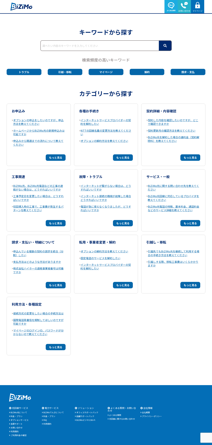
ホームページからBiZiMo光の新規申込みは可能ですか (39, 132)
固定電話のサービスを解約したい (100, 258)
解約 (147, 72)
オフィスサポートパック (87, 412)
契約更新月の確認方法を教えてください (171, 131)
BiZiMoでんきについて (53, 412)
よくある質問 (115, 415)
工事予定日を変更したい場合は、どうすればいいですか (38, 198)
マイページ (106, 72)
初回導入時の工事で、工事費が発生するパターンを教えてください (38, 208)
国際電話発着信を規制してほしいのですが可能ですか (38, 322)
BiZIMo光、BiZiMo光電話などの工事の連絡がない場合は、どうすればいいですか (38, 187)
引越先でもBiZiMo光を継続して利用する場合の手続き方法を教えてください (173, 253)
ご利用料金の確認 (18, 435)
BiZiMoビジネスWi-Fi (85, 420)
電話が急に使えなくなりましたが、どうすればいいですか (105, 208)
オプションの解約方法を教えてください (104, 141)
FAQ (45, 420)
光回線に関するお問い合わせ (122, 418)
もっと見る (55, 157)
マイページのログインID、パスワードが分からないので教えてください (38, 332)
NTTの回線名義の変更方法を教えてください (105, 132)
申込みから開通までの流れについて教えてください (38, 142)
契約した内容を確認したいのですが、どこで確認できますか (173, 122)
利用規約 (15, 431)
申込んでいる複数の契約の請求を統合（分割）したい (38, 253)
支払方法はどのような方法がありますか (37, 262)
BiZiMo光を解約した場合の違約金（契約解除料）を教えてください (173, 139)
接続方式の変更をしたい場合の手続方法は (38, 313)
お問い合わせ (17, 427)
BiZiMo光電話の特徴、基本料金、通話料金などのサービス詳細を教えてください (173, 208)
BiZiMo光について (19, 412)
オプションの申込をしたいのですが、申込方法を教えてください (38, 122)
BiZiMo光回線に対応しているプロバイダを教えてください (173, 198)
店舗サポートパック (85, 416)
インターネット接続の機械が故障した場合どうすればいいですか (105, 198)
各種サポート (17, 423)
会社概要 (146, 412)
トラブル (24, 72)
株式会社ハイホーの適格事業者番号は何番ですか (38, 270)
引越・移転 (65, 72)
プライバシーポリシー (152, 416)
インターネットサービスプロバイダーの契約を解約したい (105, 122)
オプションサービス (19, 420)
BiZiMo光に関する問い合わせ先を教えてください (173, 187)
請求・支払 (188, 72)
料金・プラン (17, 416)
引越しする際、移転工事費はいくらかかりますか (173, 263)
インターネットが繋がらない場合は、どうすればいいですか (105, 187)
